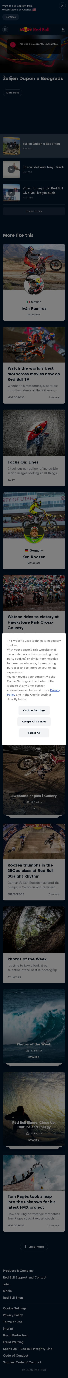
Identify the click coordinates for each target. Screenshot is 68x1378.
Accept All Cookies (34, 721)
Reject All (34, 732)
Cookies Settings (34, 710)
